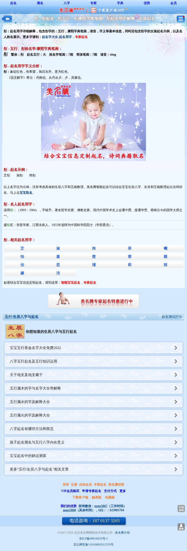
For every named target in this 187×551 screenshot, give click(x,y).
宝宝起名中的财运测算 (28, 456)
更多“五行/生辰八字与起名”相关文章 (39, 469)
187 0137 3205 (95, 520)
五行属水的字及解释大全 (30, 402)
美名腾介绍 (122, 532)
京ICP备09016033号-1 (93, 538)
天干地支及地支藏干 (26, 375)
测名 (40, 3)
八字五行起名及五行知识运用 (33, 361)
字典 (120, 3)
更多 (122, 491)
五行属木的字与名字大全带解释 (35, 388)
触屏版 (96, 497)
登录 (66, 484)
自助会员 (85, 484)
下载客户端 (80, 497)
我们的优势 (69, 506)
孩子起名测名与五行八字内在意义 (37, 442)
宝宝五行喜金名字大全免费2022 (35, 348)
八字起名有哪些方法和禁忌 (32, 429)
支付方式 (110, 491)
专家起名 (100, 484)
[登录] (181, 526)
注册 (74, 484)
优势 (147, 3)
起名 (13, 3)
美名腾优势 (116, 484)
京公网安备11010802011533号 (93, 544)
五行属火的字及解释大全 (30, 415)
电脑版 (110, 497)
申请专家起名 (91, 491)
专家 (93, 3)
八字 (67, 3)
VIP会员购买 (70, 491)
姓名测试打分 (172, 317)
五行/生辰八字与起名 (22, 317)
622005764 (117, 510)
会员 (173, 3)
